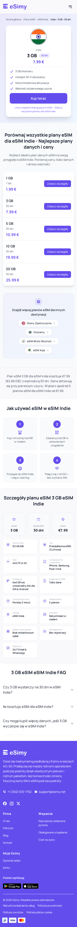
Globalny (39, 332)
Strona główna (13, 19)
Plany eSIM (29, 19)
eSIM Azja (39, 350)
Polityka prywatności (50, 905)
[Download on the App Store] (30, 886)
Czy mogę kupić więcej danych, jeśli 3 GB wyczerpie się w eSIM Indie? (35, 723)
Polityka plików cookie (39, 912)
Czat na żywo (46, 839)
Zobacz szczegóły (57, 183)
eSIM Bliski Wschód (39, 341)
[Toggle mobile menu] (70, 7)
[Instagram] (11, 803)
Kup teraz (38, 98)
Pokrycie (8, 828)
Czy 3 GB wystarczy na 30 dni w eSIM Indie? (32, 690)
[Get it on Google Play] (12, 886)
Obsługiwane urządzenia (52, 832)
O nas (6, 821)
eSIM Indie (43, 19)
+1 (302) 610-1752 (19, 792)
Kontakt (7, 842)
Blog (5, 835)
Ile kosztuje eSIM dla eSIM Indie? (28, 706)
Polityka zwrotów (13, 912)
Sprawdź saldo (11, 860)
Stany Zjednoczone (39, 323)
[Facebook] (4, 803)
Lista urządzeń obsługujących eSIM (34, 107)
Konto (6, 867)
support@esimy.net (52, 792)
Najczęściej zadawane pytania (51, 823)
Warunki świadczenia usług (19, 905)
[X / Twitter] (18, 803)
